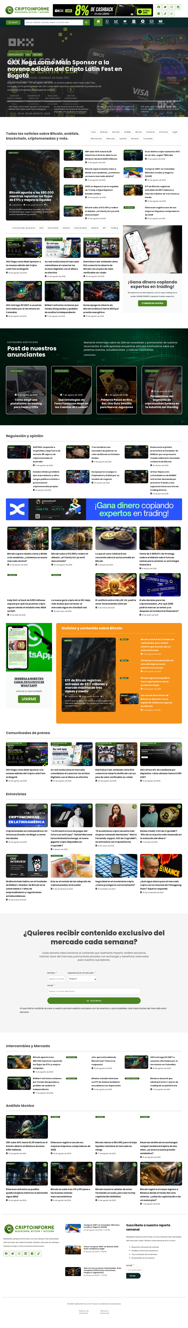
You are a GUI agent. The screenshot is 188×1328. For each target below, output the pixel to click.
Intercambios (80, 228)
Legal (174, 132)
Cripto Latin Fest (15, 54)
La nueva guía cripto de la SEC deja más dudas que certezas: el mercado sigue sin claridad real (70, 604)
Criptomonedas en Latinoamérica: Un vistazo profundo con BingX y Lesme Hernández (26, 835)
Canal (107, 24)
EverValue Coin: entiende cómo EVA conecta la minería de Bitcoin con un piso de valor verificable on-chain (115, 773)
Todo (93, 132)
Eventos (133, 24)
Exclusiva (150, 132)
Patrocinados (16, 371)
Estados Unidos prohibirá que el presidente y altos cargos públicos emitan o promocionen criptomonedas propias (46, 479)
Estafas (66, 228)
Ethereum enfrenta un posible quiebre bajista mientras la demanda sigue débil (27, 1193)
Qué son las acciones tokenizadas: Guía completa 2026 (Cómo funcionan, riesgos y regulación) (102, 1270)
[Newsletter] (160, 21)
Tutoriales (148, 138)
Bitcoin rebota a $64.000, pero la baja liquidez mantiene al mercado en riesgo (116, 1146)
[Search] (86, 22)
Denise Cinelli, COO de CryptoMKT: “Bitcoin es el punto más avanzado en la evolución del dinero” (161, 835)
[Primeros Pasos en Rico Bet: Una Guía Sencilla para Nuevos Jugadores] (117, 390)
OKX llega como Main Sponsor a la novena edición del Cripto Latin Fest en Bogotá (23, 265)
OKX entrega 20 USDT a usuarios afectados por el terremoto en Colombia (24, 309)
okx (28, 54)
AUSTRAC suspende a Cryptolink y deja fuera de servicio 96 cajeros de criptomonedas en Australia (46, 454)
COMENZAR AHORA (152, 303)
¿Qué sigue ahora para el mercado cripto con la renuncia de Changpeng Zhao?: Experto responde (160, 885)
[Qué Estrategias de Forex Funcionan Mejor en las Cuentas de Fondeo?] (71, 390)
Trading (116, 24)
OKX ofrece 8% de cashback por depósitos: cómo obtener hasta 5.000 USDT (160, 773)
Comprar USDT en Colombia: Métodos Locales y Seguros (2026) (160, 173)
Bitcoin (138, 132)
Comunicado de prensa (23, 228)
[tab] (29, 107)
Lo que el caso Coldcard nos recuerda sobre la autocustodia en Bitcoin (114, 557)
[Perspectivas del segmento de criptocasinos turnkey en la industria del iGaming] (162, 390)
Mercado (110, 138)
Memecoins (96, 138)
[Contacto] (151, 21)
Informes (163, 132)
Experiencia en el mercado (81, 973)
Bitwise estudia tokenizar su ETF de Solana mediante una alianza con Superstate (106, 1082)
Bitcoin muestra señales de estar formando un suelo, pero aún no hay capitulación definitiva (115, 1193)
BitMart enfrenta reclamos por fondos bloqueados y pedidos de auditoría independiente (62, 309)
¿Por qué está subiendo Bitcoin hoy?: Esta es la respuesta (104, 1061)
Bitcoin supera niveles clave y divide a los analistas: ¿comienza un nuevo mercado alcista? (102, 173)
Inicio (98, 24)
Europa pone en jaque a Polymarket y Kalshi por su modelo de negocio (105, 475)
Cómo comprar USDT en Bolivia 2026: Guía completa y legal (101, 1247)
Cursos (125, 24)
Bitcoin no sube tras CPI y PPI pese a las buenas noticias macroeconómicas (70, 1193)
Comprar (143, 24)
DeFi (41, 228)
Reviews (135, 138)
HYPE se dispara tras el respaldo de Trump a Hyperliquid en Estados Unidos (101, 190)
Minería (94, 228)
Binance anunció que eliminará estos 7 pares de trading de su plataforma (164, 1082)
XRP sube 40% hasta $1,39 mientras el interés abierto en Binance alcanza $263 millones (101, 155)
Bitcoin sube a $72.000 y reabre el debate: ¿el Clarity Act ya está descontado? (102, 211)
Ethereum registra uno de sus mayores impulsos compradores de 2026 (162, 211)
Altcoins (116, 132)
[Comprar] (143, 21)
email (50, 985)
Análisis (127, 132)
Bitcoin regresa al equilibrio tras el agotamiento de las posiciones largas (155, 682)
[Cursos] (125, 21)
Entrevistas (53, 228)
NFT (104, 228)
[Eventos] (134, 21)
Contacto (152, 24)
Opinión (123, 138)
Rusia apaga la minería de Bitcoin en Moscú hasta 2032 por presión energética (101, 309)
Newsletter (160, 24)
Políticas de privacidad (83, 1312)
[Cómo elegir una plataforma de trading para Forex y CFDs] (26, 390)
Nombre (51, 973)
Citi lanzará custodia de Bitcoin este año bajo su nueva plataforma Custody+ (157, 664)
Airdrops (104, 132)
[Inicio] (98, 21)
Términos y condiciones (104, 1312)
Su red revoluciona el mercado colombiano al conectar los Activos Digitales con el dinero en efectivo (70, 773)
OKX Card (37, 54)
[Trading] (116, 21)
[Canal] (107, 21)
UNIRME (29, 699)
